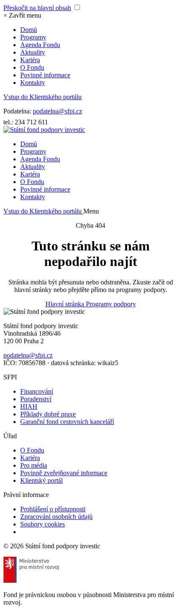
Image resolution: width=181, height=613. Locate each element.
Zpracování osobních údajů (56, 516)
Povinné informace (45, 75)
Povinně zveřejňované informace (63, 472)
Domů (28, 29)
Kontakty (32, 82)
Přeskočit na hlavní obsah (37, 7)
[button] (22, 15)
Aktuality (32, 52)
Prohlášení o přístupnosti (52, 509)
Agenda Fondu (40, 44)
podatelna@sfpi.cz (57, 111)
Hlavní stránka (65, 304)
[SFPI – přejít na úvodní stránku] (44, 129)
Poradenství (35, 399)
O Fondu (32, 67)
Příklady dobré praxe (48, 414)
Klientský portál (41, 480)
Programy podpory (111, 304)
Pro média (33, 465)
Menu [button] (91, 211)
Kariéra (30, 59)
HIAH (28, 406)
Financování (36, 391)
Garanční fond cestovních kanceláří (67, 421)
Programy (33, 37)
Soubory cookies (42, 524)
